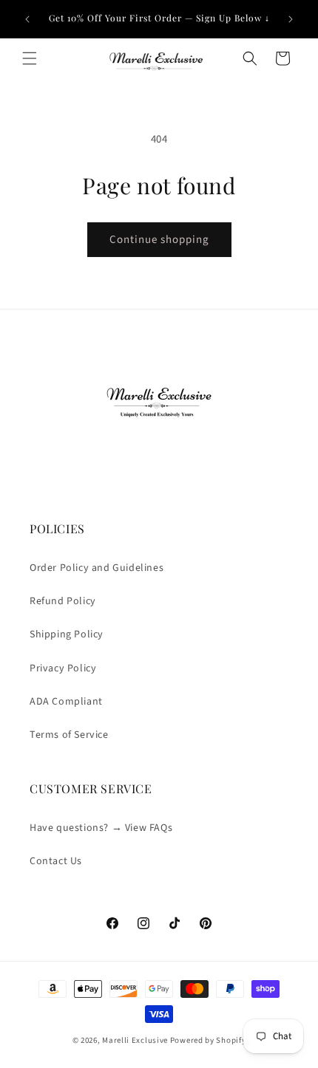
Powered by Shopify (208, 1040)
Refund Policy (63, 601)
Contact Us (56, 861)
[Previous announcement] (27, 19)
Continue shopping (159, 239)
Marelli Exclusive (135, 1040)
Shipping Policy (67, 634)
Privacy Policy (63, 668)
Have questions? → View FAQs (101, 828)
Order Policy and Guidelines (96, 568)
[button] (29, 58)
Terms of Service (69, 735)
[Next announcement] (290, 19)
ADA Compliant (66, 701)
